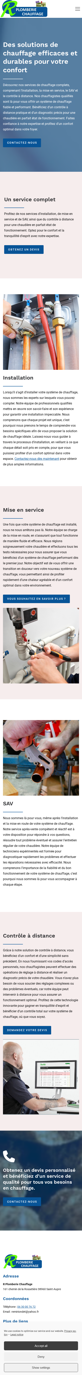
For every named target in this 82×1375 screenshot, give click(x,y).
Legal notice (16, 1334)
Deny (41, 1356)
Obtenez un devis (23, 249)
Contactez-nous (22, 142)
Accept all (41, 1345)
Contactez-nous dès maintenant (37, 459)
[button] (77, 9)
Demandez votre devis (27, 1030)
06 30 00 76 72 (26, 1306)
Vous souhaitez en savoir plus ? (36, 598)
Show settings (41, 1367)
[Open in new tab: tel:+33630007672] (9, 1156)
